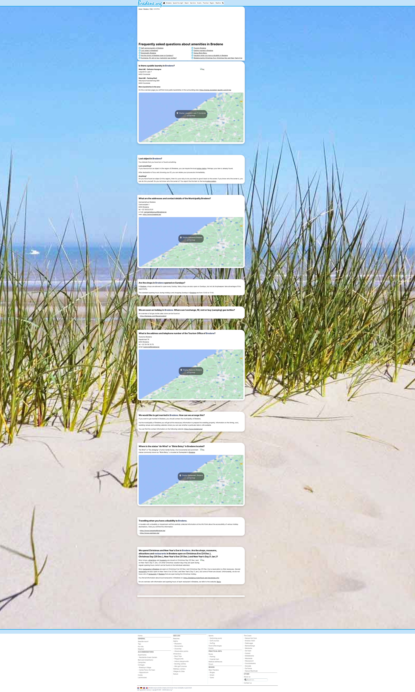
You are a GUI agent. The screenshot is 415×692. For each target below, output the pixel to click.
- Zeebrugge (248, 643)
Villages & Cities (179, 671)
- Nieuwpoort (249, 661)
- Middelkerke (249, 656)
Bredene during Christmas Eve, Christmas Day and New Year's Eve (218, 58)
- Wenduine (248, 648)
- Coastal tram (214, 659)
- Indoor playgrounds (181, 661)
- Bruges (212, 672)
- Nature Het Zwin (250, 638)
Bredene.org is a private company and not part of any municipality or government (170, 687)
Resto (219, 582)
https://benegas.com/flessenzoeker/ (153, 316)
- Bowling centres (179, 664)
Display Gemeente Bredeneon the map (192, 239)
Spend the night (178, 3)
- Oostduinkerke (250, 663)
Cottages (141, 665)
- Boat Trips (177, 656)
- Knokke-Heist (249, 641)
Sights (175, 641)
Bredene (169, 3)
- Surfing (212, 643)
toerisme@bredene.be (151, 347)
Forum (211, 664)
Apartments (142, 655)
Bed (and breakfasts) (145, 660)
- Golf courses (214, 641)
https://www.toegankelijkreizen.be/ (152, 531)
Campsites (142, 662)
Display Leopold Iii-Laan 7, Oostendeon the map (192, 114)
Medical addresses (215, 662)
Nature (175, 674)
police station (202, 168)
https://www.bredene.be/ (152, 214)
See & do (193, 3)
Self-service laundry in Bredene (152, 48)
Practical (205, 3)
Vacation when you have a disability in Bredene (211, 55)
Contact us (248, 683)
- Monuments (178, 646)
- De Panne (248, 668)
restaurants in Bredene (151, 569)
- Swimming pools (215, 638)
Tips (139, 644)
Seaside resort (143, 641)
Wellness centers (179, 669)
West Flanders (214, 670)
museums (163, 560)
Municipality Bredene (148, 53)
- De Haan (247, 651)
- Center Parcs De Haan (146, 670)
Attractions (177, 654)
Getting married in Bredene (203, 50)
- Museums (177, 643)
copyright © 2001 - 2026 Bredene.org (162, 689)
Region (212, 3)
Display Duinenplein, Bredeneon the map (192, 476)
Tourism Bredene (200, 48)
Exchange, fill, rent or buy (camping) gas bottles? (159, 58)
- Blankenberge (249, 646)
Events (199, 3)
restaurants (160, 553)
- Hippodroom (143, 672)
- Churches (177, 649)
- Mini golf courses (180, 666)
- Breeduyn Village (144, 667)
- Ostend (247, 653)
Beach (187, 3)
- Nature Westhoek (251, 671)
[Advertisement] (261, 56)
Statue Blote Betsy (200, 53)
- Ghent (211, 675)
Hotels (140, 675)
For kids (141, 646)
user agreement (141, 689)
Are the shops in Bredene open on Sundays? (157, 55)
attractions (152, 560)
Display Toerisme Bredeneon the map (192, 371)
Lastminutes (142, 677)
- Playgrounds (178, 659)
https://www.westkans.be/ (149, 533)
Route (211, 654)
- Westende (248, 658)
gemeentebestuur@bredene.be (155, 212)
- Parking (212, 656)
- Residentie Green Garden (147, 657)
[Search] (223, 3)
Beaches (176, 638)
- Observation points (180, 651)
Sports (211, 635)
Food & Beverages (215, 646)
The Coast (247, 635)
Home (140, 635)
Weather (218, 3)
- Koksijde (247, 666)
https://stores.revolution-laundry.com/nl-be (215, 90)
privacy (149, 689)
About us (247, 677)
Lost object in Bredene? (149, 50)
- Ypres (211, 677)
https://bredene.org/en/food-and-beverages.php (201, 578)
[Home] (164, 3)
